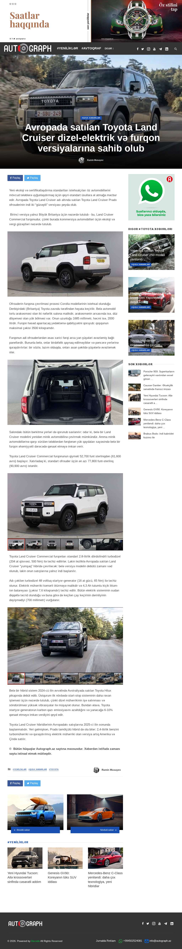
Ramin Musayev (95, 160)
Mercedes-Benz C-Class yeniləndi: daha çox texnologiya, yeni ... (157, 423)
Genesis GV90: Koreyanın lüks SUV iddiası (62, 877)
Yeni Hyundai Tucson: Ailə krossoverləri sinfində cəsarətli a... (157, 399)
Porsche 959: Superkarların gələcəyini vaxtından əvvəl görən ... (158, 375)
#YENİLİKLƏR (67, 48)
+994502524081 (132, 940)
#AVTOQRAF (91, 48)
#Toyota (54, 769)
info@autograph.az (160, 940)
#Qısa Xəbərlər (91, 118)
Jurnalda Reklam (106, 940)
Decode (35, 941)
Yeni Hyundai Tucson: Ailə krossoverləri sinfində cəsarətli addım (24, 877)
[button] (120, 476)
